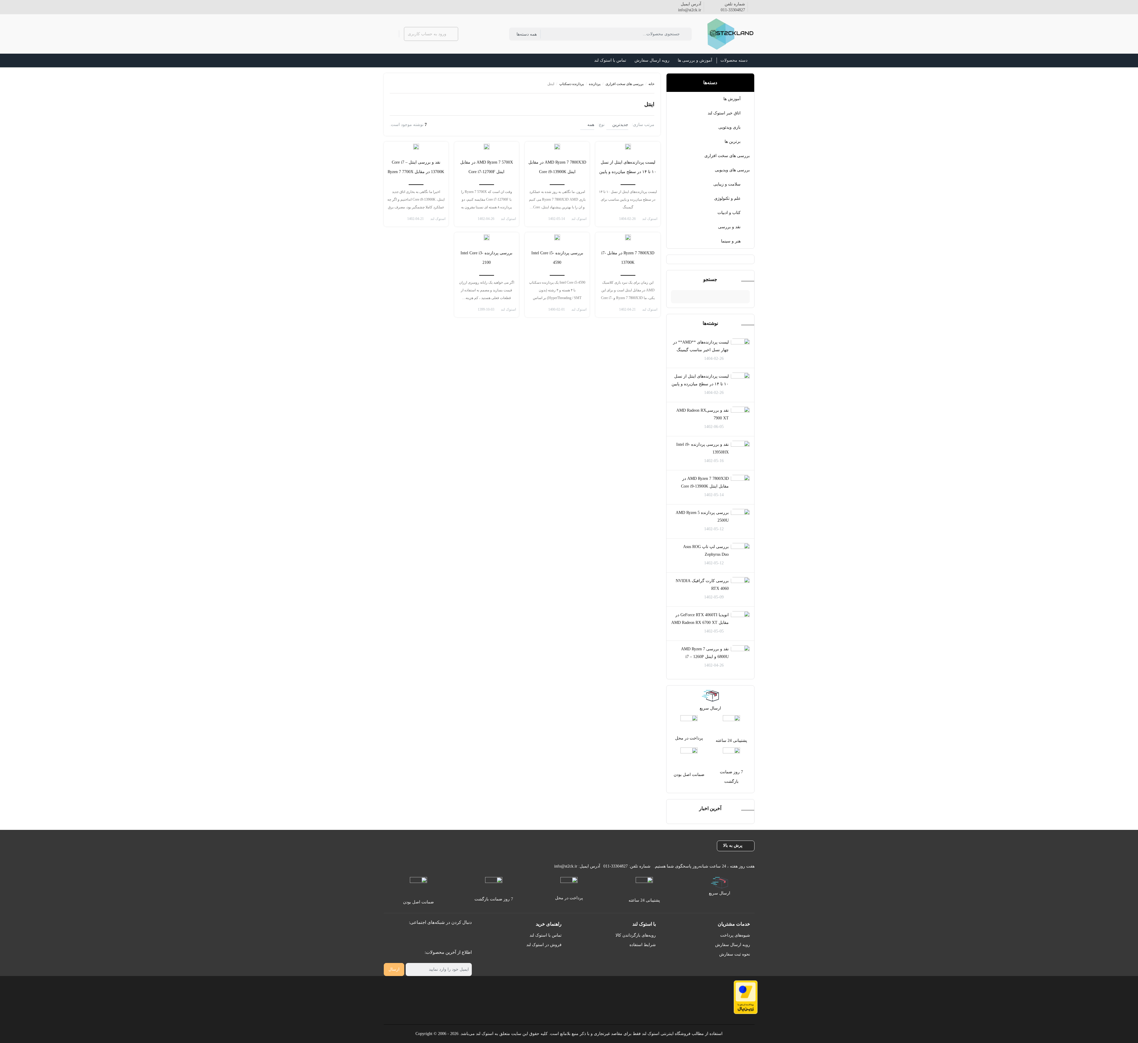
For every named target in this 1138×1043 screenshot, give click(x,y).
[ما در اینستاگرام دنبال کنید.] (400, 6)
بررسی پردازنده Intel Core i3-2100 (486, 258)
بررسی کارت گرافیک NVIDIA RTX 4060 (702, 585)
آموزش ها (732, 99)
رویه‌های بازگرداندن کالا (636, 935)
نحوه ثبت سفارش (734, 954)
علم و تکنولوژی (727, 198)
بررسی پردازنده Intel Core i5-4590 (557, 258)
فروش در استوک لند (544, 945)
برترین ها (733, 141)
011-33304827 (733, 10)
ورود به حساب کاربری (427, 34)
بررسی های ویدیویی (732, 170)
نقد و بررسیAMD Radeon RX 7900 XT (702, 414)
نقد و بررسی (729, 227)
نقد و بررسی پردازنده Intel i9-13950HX (702, 448)
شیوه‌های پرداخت (735, 935)
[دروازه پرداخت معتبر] (745, 997)
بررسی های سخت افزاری (727, 156)
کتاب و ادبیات (729, 212)
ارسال (394, 969)
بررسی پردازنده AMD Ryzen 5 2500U (702, 516)
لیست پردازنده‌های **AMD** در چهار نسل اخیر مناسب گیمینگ (701, 346)
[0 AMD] (557, 146)
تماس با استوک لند (546, 935)
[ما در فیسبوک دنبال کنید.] (409, 6)
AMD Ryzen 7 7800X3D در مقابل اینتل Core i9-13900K (705, 482)
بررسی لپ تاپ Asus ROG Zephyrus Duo (706, 550)
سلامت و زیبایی (727, 184)
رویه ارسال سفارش (732, 945)
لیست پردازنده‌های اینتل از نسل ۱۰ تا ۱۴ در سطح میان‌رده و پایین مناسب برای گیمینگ (700, 384)
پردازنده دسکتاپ (571, 84)
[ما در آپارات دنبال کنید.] (386, 6)
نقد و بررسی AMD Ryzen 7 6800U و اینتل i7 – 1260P (705, 653)
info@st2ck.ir (689, 10)
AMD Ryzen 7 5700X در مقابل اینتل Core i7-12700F (486, 167)
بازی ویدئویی (729, 127)
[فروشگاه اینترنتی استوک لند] (729, 34)
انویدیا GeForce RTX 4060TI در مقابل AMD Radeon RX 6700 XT (700, 619)
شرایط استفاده (642, 945)
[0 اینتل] (628, 146)
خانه (651, 84)
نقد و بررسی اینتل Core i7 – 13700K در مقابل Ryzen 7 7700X (416, 167)
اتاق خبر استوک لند (724, 113)
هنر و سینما (731, 241)
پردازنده (594, 84)
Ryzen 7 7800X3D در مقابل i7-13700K (627, 258)
